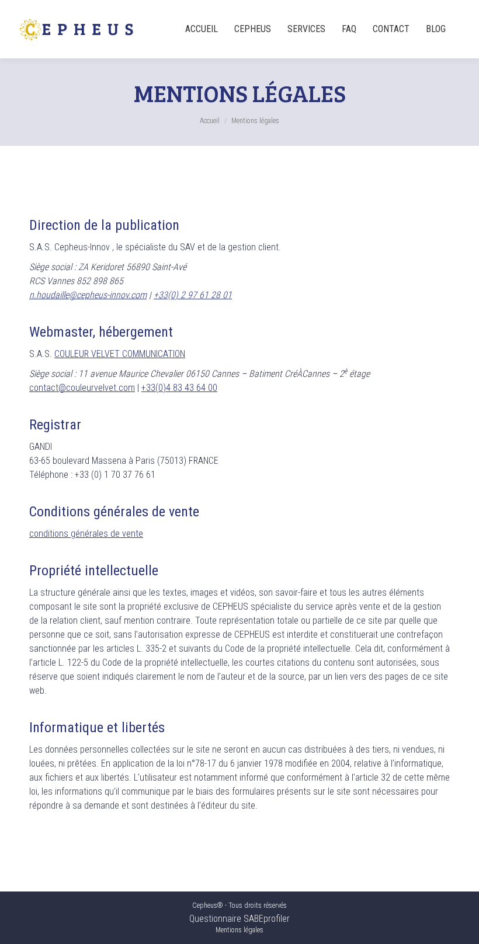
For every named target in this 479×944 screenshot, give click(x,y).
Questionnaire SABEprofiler (239, 918)
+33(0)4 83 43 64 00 (179, 387)
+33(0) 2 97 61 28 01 (193, 294)
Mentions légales (239, 930)
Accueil (210, 121)
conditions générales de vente (86, 533)
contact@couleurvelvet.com (82, 387)
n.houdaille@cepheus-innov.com (88, 294)
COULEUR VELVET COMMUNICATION (119, 353)
